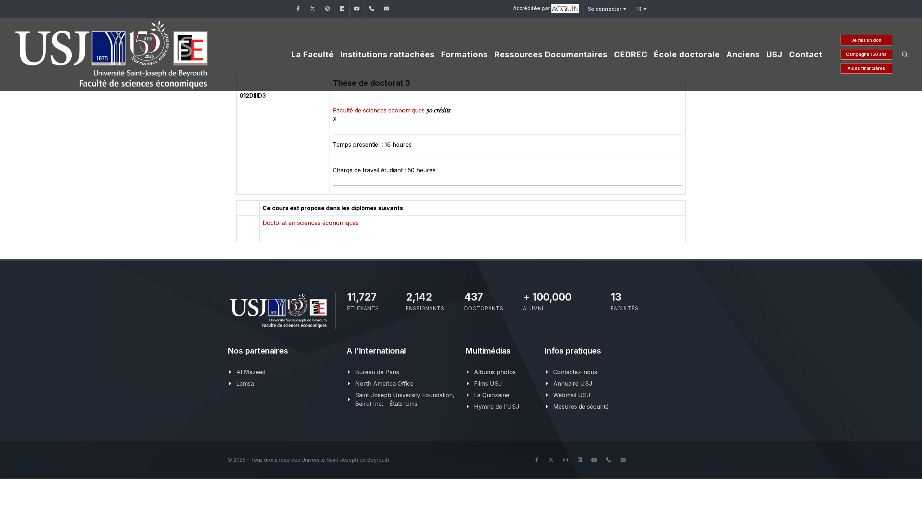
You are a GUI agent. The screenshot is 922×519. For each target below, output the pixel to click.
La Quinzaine (491, 395)
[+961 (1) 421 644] (371, 9)
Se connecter (604, 9)
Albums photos (495, 372)
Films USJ (488, 383)
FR (638, 9)
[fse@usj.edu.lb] (386, 9)
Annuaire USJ (572, 383)
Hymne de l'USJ (496, 406)
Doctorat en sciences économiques (311, 222)
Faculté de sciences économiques (379, 110)
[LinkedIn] (342, 9)
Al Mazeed (250, 372)
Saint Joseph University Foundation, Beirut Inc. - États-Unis (405, 399)
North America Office (384, 383)
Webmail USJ (571, 395)
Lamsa (245, 383)
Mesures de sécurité (581, 406)
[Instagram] (327, 9)
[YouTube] (357, 9)
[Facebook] (298, 9)
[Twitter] (312, 9)
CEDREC (631, 54)
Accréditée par (532, 8)
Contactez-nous (575, 372)
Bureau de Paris (377, 372)
